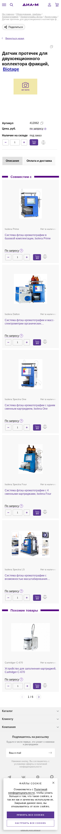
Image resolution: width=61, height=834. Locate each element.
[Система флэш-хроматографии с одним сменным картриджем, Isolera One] (31, 374)
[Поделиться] (57, 46)
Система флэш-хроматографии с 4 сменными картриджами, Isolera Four (28, 492)
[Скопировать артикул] (42, 123)
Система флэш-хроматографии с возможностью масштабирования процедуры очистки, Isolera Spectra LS (29, 577)
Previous (22, 697)
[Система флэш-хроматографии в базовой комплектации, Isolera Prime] (30, 204)
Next (39, 697)
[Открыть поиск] (11, 5)
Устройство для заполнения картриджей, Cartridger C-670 (30, 670)
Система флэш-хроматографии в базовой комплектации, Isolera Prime (28, 237)
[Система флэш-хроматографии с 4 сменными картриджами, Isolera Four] (30, 459)
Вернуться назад (14, 38)
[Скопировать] (51, 46)
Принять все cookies (30, 815)
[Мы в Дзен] (38, 777)
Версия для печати (30, 830)
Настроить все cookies (30, 823)
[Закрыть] (53, 782)
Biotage (11, 69)
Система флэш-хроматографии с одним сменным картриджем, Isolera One (30, 407)
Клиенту (7, 719)
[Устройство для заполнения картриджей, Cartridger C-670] (30, 637)
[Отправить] (50, 753)
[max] (52, 777)
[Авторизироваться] (49, 5)
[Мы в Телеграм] (9, 777)
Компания (9, 727)
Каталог (7, 711)
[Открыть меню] (4, 5)
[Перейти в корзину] (57, 5)
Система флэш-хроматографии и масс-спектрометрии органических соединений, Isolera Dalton (29, 322)
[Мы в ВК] (24, 777)
